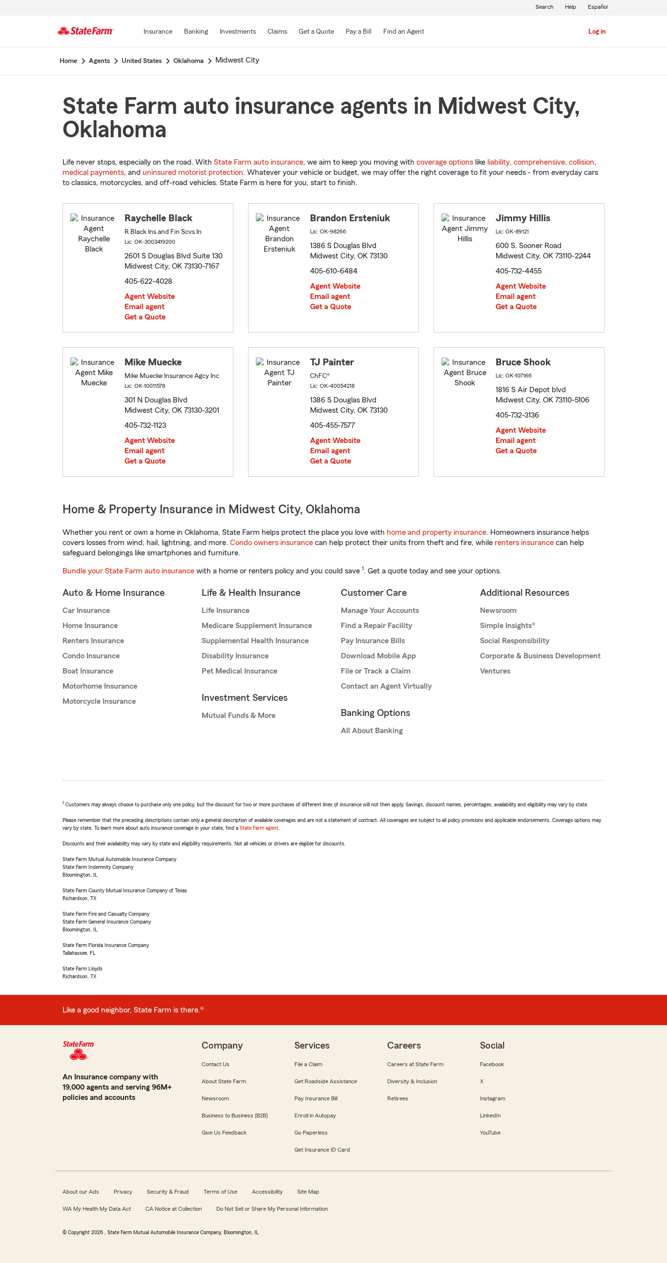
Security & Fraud (168, 1192)
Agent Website (150, 296)
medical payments (93, 172)
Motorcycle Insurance (99, 701)
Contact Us (215, 1064)
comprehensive (539, 162)
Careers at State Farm (415, 1064)
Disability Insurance (235, 656)
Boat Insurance (88, 671)
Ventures (495, 671)
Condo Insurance (91, 656)
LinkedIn (490, 1115)
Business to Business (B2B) (235, 1115)
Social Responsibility (514, 641)
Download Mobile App (378, 656)
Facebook (492, 1064)
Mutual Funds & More (238, 715)
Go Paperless (311, 1133)
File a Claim (308, 1064)
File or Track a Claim (376, 671)
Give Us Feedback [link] (224, 1133)
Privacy (123, 1192)
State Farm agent (259, 828)
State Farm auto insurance (258, 162)
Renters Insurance (93, 641)
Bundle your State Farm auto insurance (128, 571)
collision (581, 162)
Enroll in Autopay (315, 1115)
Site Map (308, 1192)
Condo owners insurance (271, 543)
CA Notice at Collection (174, 1209)
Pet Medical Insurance (239, 671)
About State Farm (224, 1081)
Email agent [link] (145, 307)
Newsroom (498, 610)
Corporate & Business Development (540, 656)
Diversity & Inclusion (412, 1081)
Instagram (492, 1098)
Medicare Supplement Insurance (257, 626)
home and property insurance (436, 532)
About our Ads (81, 1192)
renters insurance (524, 543)
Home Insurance (90, 626)
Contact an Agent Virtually (386, 686)
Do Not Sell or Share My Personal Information (272, 1209)
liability (498, 162)
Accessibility (267, 1192)
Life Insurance (226, 610)
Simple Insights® (507, 626)
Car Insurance (86, 610)
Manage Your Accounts (380, 610)
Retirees (397, 1098)
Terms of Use (220, 1192)
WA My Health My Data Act (97, 1209)
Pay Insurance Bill (315, 1098)
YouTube (490, 1133)
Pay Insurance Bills (373, 641)
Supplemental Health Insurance (255, 641)
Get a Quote (145, 317)
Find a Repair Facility (376, 626)
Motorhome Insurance (100, 686)
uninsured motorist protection (193, 172)
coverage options (445, 162)
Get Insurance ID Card (322, 1150)
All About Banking (372, 731)
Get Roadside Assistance (325, 1081)
